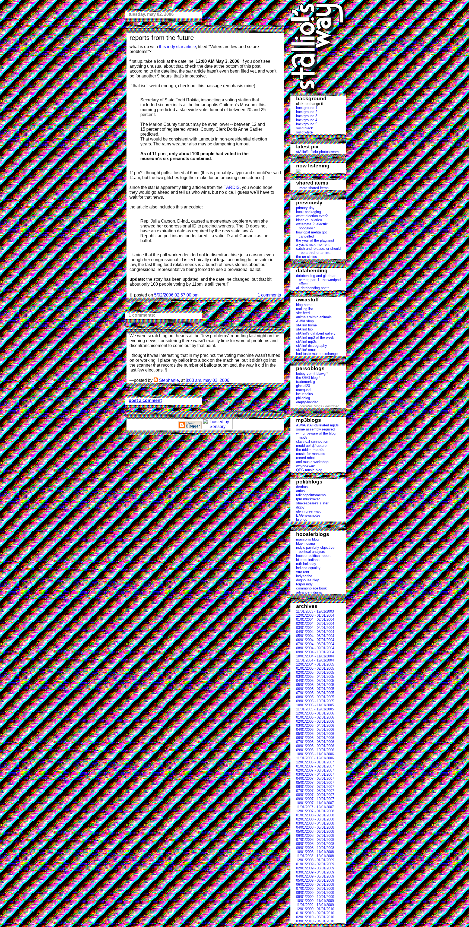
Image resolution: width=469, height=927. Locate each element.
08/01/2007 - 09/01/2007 (315, 795)
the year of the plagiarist (315, 240)
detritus (302, 487)
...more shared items (312, 188)
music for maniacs (310, 454)
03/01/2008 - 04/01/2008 (315, 823)
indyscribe (304, 576)
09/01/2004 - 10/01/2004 (315, 652)
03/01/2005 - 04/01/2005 (315, 677)
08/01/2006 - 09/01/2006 (315, 746)
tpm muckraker (308, 499)
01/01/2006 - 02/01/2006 (315, 717)
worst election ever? (312, 216)
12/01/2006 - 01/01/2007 (315, 762)
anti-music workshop (312, 462)
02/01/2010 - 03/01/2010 (315, 917)
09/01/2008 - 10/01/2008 (315, 848)
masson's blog (307, 539)
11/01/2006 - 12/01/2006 (315, 758)
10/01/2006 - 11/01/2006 (315, 754)
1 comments (269, 295)
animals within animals (314, 317)
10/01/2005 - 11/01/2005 (315, 705)
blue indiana (305, 543)
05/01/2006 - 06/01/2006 (315, 734)
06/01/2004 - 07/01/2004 (315, 640)
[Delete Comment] (231, 380)
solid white (304, 132)
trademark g (305, 382)
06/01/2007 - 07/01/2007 (315, 787)
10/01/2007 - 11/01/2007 (315, 803)
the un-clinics (306, 257)
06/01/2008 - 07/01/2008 (315, 836)
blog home (304, 305)
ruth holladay (306, 564)
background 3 (306, 116)
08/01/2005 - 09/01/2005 (315, 697)
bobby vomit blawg (310, 374)
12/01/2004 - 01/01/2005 (315, 664)
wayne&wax (305, 466)
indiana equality (308, 568)
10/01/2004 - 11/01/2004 (315, 656)
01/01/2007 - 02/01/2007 (315, 766)
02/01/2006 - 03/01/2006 (315, 721)
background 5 (306, 124)
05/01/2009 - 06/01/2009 (315, 880)
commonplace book (311, 588)
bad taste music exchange (317, 354)
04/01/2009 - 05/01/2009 (315, 876)
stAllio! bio (304, 329)
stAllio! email (306, 350)
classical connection (312, 441)
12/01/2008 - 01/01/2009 (315, 860)
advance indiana (309, 592)
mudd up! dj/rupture (311, 446)
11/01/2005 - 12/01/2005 (315, 709)
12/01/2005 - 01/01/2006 (315, 713)
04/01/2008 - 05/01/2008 (315, 827)
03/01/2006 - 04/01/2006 (315, 725)
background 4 (306, 120)
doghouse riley (307, 580)
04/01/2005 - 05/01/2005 (315, 681)
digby (300, 507)
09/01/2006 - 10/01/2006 (315, 750)
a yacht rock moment (312, 244)
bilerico (301, 519)
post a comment (145, 400)
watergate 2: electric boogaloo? (312, 226)
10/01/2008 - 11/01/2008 (315, 852)
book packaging (308, 212)
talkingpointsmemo (311, 495)
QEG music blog (309, 470)
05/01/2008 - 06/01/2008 (315, 831)
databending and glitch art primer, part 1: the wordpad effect (318, 280)
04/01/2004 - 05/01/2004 (315, 632)
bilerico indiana (307, 560)
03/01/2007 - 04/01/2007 (315, 774)
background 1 (306, 108)
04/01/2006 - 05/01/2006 (315, 730)
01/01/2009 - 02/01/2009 (315, 864)
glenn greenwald (308, 511)
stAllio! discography (311, 346)
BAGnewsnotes (308, 515)
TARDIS (232, 187)
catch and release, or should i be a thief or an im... (318, 250)
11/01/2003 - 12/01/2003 (315, 611)
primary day (305, 208)
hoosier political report (313, 556)
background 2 (306, 112)
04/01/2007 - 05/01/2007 (315, 778)
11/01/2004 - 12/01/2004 (315, 660)
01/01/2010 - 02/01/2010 (315, 913)
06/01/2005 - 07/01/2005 (315, 689)
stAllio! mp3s (306, 341)
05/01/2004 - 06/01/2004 (315, 636)
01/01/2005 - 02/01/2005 (315, 668)
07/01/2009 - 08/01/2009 (315, 889)
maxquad (303, 390)
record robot (305, 458)
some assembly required (315, 429)
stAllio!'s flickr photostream (317, 152)
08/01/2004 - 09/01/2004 (315, 648)
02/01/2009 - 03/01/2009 (315, 868)
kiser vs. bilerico (309, 220)
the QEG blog (307, 378)
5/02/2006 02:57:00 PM (176, 295)
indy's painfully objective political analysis (315, 549)
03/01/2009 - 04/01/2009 (315, 872)
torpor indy (304, 584)
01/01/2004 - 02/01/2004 (315, 619)
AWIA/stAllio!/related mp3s (317, 425)
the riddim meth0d (310, 450)
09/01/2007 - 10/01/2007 (315, 799)
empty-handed (307, 402)
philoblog (303, 398)
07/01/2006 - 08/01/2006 (315, 742)
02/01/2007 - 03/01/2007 (315, 770)
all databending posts (312, 288)
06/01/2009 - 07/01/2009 (315, 884)
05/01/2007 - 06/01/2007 (315, 783)
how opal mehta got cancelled (311, 234)
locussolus (304, 394)
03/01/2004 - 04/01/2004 (315, 628)
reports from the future (161, 37)
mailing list (304, 309)
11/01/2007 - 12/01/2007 (315, 807)
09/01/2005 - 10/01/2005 (315, 701)
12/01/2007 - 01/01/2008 (315, 811)
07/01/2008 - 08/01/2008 (315, 840)
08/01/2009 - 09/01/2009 (315, 893)
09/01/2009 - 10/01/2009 (315, 897)
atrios (300, 491)
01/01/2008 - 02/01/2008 (315, 815)
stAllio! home (306, 325)
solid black (304, 128)
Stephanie (169, 380)
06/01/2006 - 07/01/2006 (315, 738)
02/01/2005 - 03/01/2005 (315, 672)
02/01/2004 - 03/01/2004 (315, 624)
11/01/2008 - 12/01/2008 (315, 856)
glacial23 (303, 386)
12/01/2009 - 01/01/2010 (315, 909)
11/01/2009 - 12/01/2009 (315, 905)
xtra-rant (302, 572)
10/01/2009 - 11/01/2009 (315, 901)
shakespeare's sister (312, 503)
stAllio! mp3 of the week (315, 337)
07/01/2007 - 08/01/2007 (315, 791)
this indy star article (177, 46)
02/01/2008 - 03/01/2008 (315, 819)
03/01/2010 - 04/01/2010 (315, 921)
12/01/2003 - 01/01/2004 (315, 615)
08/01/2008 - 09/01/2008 (315, 844)
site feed (303, 313)
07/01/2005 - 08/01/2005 (315, 693)
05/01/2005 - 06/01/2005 (315, 685)
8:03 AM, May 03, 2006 (207, 380)
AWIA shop (305, 321)
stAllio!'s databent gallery (315, 333)
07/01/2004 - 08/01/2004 (315, 644)
